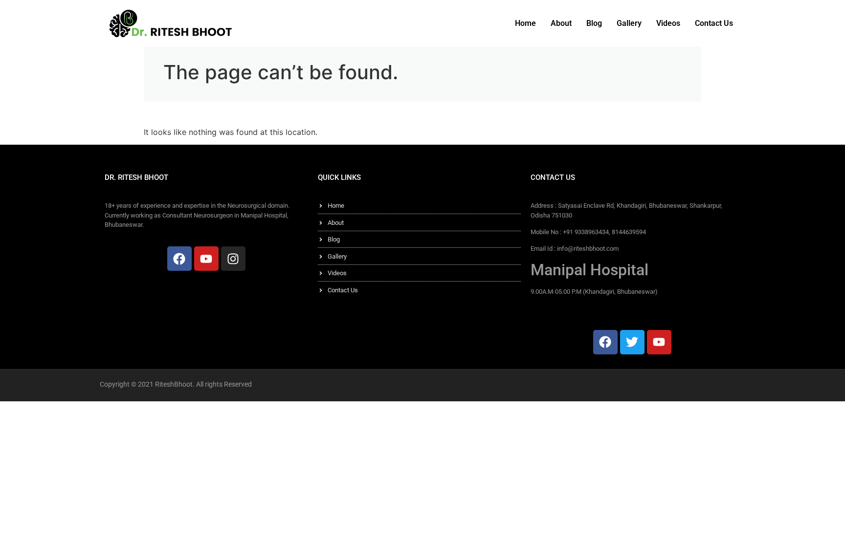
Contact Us (714, 23)
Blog (594, 23)
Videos (668, 23)
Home (525, 23)
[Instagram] (233, 258)
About (561, 23)
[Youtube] (206, 258)
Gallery (629, 23)
